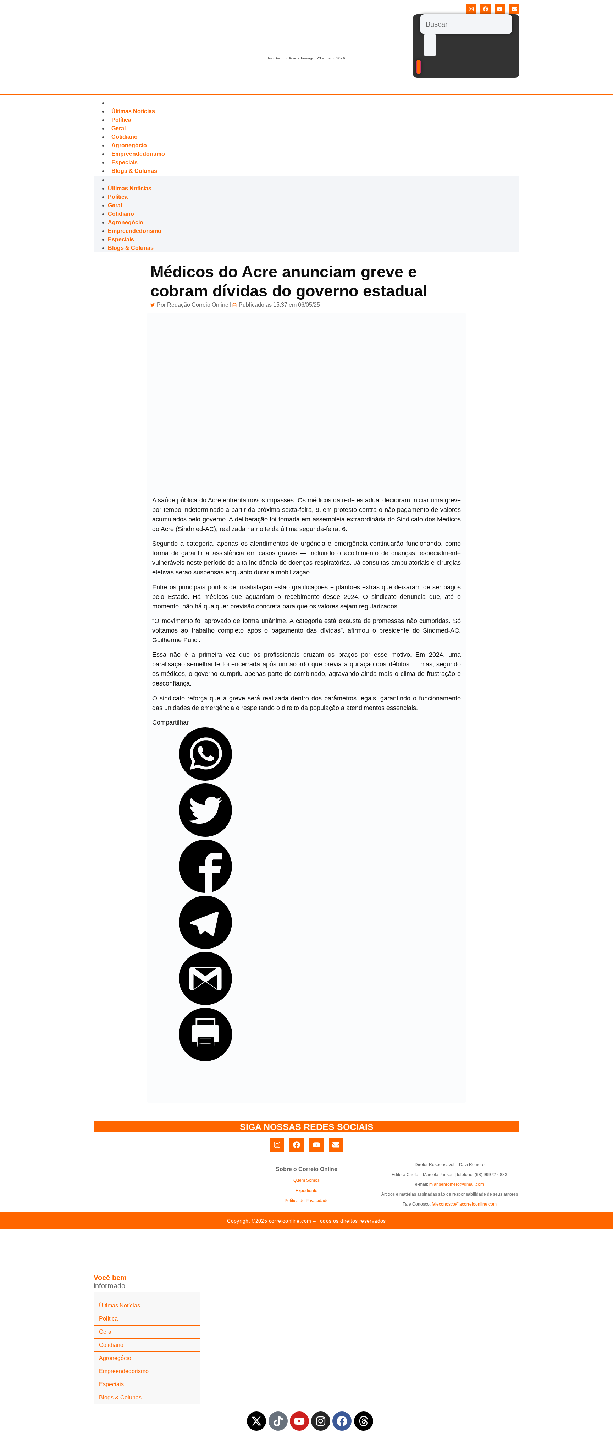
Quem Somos (306, 1180)
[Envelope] (514, 9)
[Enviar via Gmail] (205, 1002)
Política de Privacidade (307, 1200)
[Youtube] (500, 9)
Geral (118, 128)
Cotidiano (124, 137)
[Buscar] (466, 24)
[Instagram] (471, 9)
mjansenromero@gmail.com (456, 1184)
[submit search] (430, 45)
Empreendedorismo (138, 154)
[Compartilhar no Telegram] (205, 946)
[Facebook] (485, 9)
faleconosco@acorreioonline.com (464, 1204)
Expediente (306, 1190)
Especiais (124, 162)
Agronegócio (129, 145)
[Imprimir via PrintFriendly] (205, 1059)
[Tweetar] (205, 834)
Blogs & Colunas (134, 171)
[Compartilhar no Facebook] (205, 890)
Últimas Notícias (133, 111)
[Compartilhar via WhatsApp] (205, 778)
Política (121, 120)
